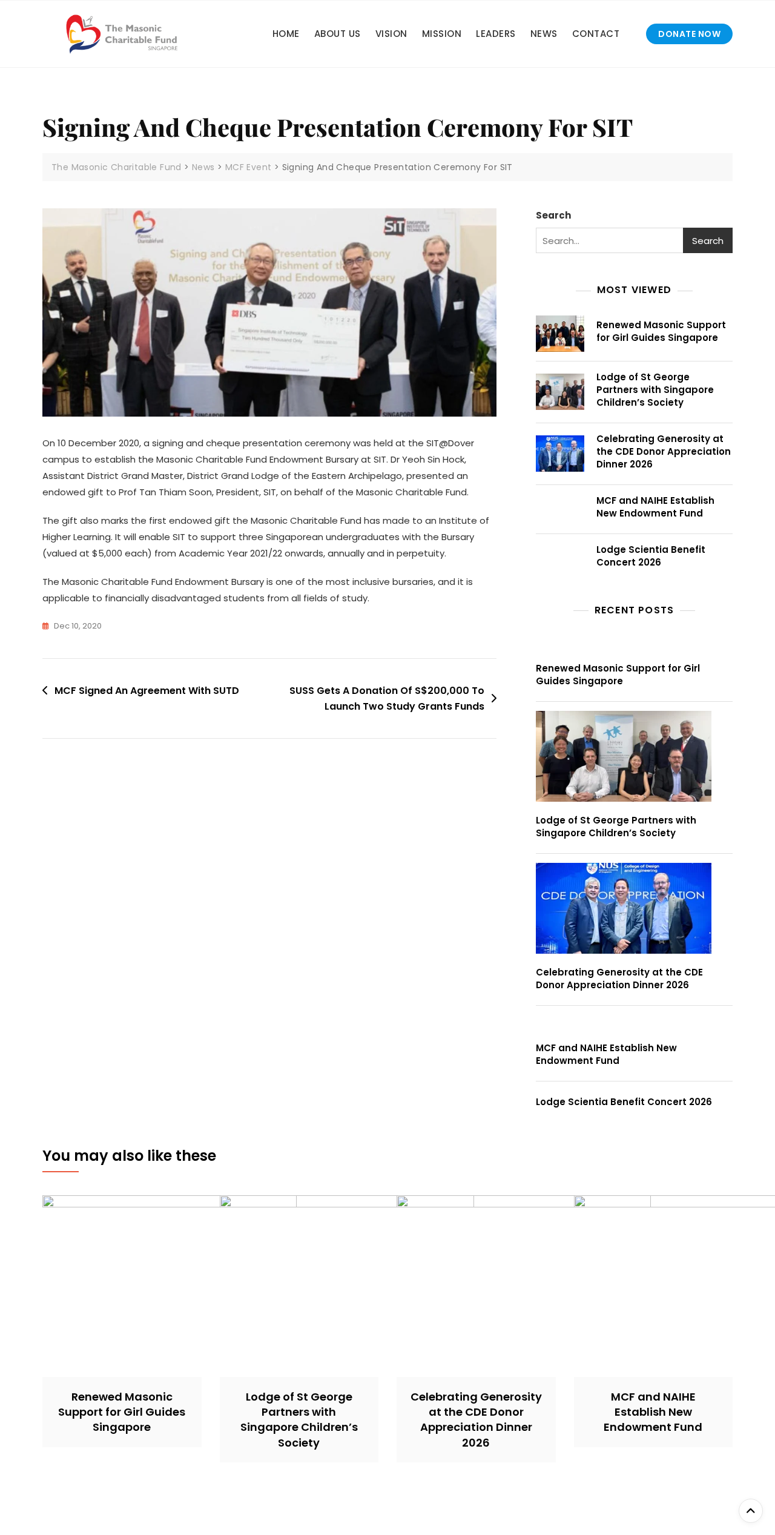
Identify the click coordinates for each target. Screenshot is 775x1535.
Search (553, 215)
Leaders (496, 33)
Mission (442, 33)
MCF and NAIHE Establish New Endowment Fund (655, 507)
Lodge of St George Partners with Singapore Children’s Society (655, 390)
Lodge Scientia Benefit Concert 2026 (650, 556)
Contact (596, 33)
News (544, 33)
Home (286, 33)
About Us (337, 33)
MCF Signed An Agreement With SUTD (146, 691)
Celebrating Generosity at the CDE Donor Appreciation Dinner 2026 (663, 451)
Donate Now (689, 34)
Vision (391, 33)
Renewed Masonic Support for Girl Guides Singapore (661, 331)
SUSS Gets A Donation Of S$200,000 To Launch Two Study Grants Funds (386, 698)
